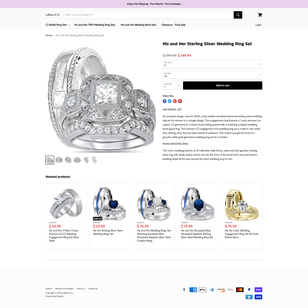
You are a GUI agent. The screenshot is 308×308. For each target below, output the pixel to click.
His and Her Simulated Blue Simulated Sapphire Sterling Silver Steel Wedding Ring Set (197, 234)
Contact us (92, 288)
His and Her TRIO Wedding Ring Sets (94, 24)
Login (258, 24)
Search (49, 288)
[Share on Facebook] (165, 101)
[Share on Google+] (175, 101)
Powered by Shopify (55, 296)
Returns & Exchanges (64, 288)
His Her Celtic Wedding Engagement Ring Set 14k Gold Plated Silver (241, 234)
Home (49, 35)
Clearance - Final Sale (173, 24)
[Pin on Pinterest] (180, 101)
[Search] (238, 15)
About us (81, 288)
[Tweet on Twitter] (170, 101)
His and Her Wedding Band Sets (138, 24)
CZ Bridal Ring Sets (57, 24)
